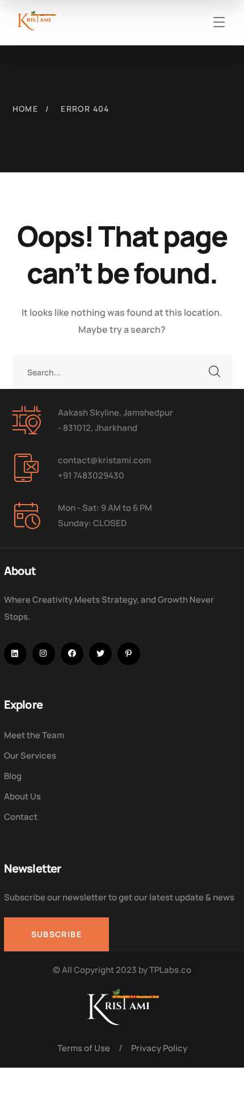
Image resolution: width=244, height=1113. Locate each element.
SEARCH (215, 372)
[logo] (37, 20)
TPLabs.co (170, 970)
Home (25, 108)
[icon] (15, 653)
